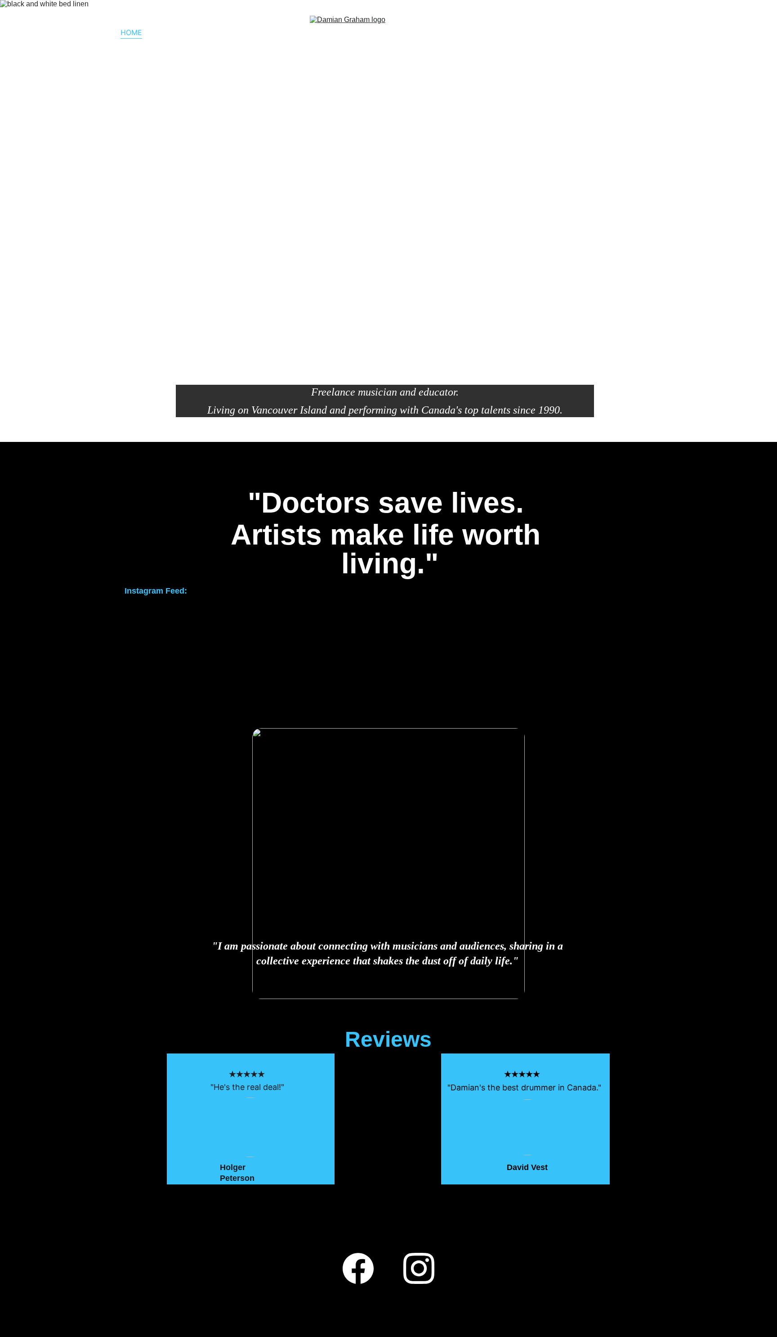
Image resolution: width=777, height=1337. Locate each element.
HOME (131, 32)
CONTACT (199, 32)
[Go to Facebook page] (626, 32)
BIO (162, 32)
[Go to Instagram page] (647, 32)
